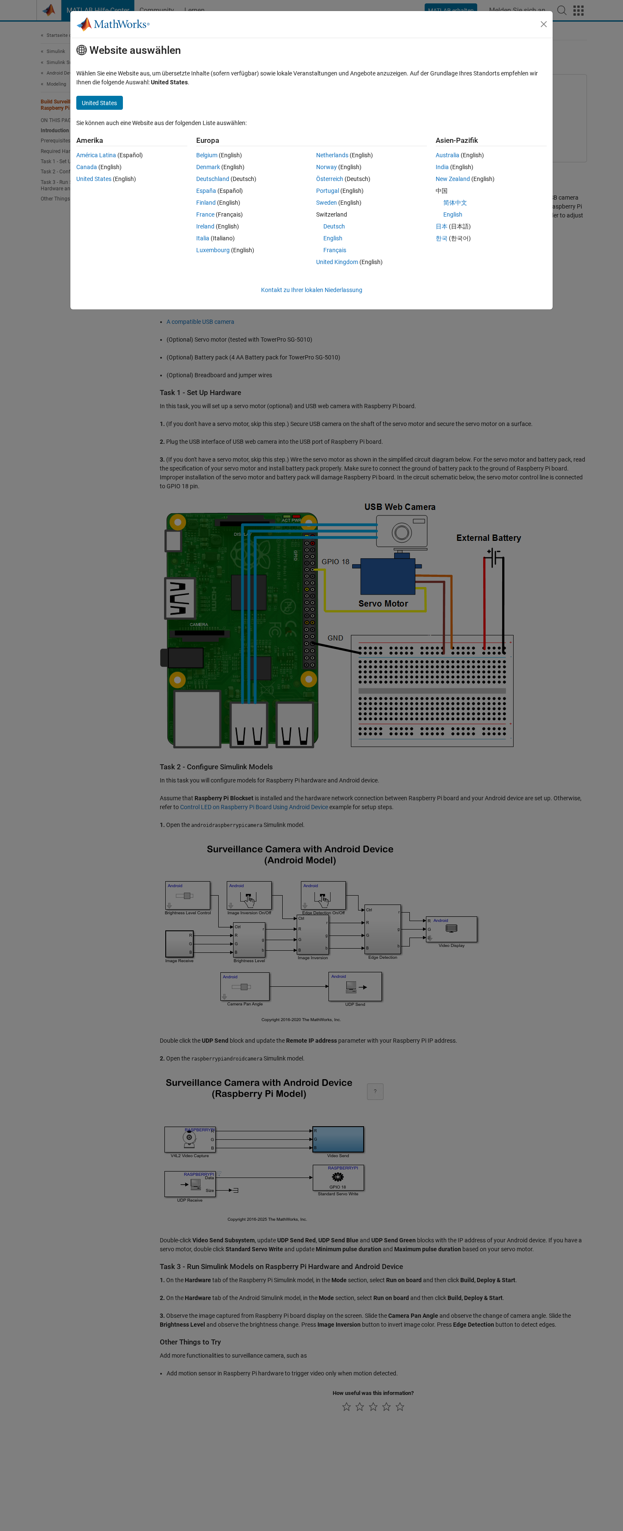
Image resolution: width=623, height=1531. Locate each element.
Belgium (206, 155)
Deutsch (334, 226)
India (442, 167)
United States (93, 178)
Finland (206, 202)
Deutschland (212, 178)
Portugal (327, 190)
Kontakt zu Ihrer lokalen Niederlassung (311, 290)
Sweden (326, 202)
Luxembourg (213, 250)
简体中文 (455, 202)
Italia (202, 238)
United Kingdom (337, 262)
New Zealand (453, 178)
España (206, 190)
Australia (447, 155)
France (205, 214)
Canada (86, 167)
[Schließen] (544, 24)
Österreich (329, 178)
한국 (442, 238)
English (332, 238)
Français (334, 250)
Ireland (205, 226)
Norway (326, 167)
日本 (442, 226)
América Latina (96, 155)
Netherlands (332, 155)
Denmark (208, 167)
